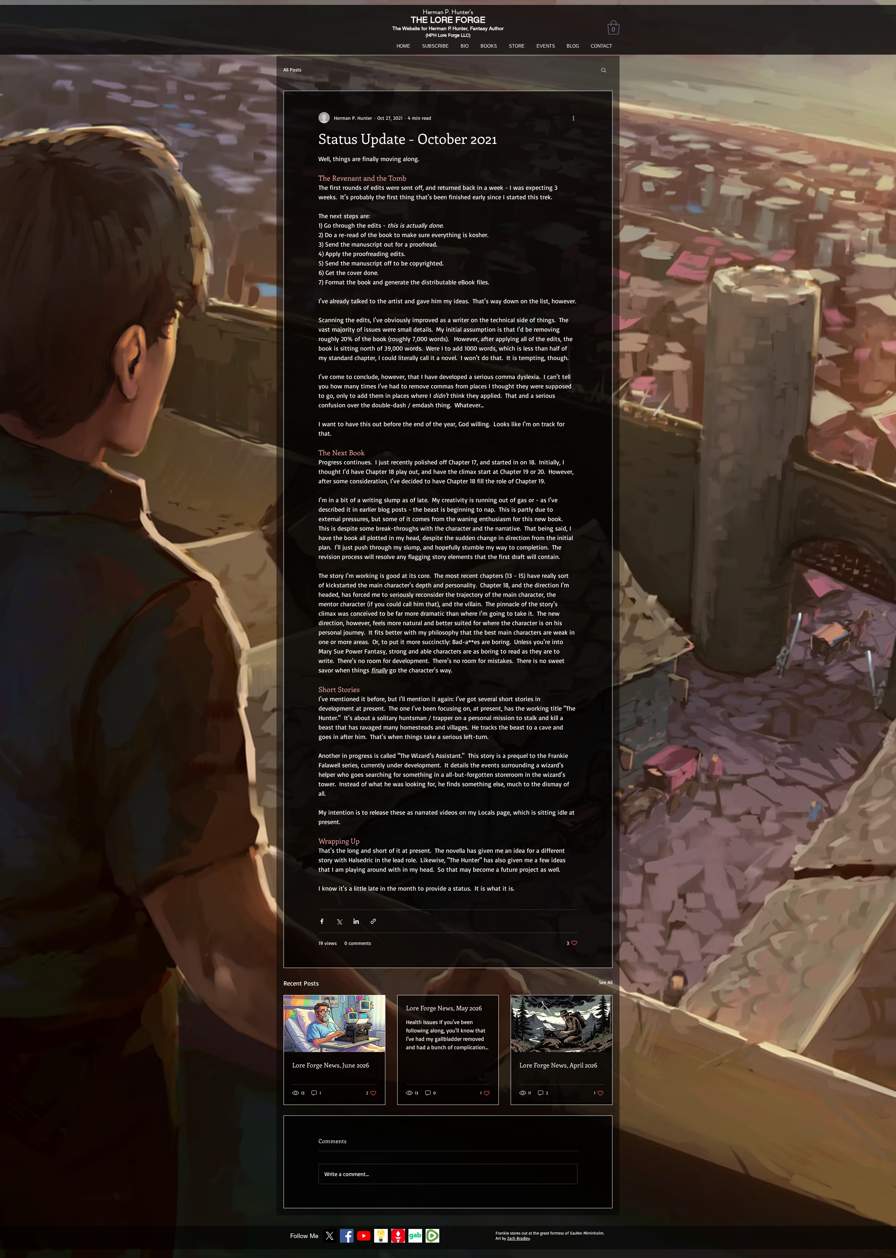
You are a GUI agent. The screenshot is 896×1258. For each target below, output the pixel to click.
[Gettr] (398, 1236)
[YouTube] (364, 1236)
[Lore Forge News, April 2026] (561, 1023)
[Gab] (415, 1236)
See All (605, 982)
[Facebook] (347, 1236)
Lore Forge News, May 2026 (444, 1008)
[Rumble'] (432, 1236)
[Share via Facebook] (321, 921)
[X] (329, 1236)
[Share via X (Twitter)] (339, 921)
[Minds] (381, 1236)
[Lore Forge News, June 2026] (334, 1023)
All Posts (292, 69)
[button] (614, 27)
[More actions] (573, 117)
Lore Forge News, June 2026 (330, 1065)
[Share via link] (373, 921)
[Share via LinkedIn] (356, 921)
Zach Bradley (518, 1238)
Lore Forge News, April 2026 (558, 1065)
